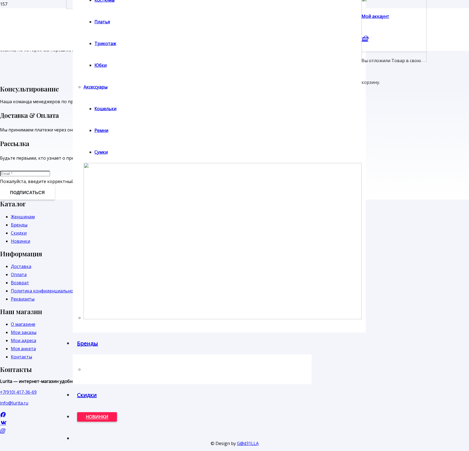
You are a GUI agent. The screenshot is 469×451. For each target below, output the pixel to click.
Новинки (20, 241)
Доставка (21, 266)
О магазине (23, 324)
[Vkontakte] (3, 422)
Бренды (19, 225)
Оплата (19, 274)
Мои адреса (23, 340)
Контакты (21, 357)
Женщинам (23, 217)
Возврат (20, 283)
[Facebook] (2, 414)
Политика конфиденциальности (45, 291)
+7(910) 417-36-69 (18, 392)
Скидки (19, 233)
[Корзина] (365, 38)
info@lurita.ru (14, 403)
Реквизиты (22, 299)
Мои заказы (23, 332)
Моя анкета (23, 349)
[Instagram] (2, 430)
